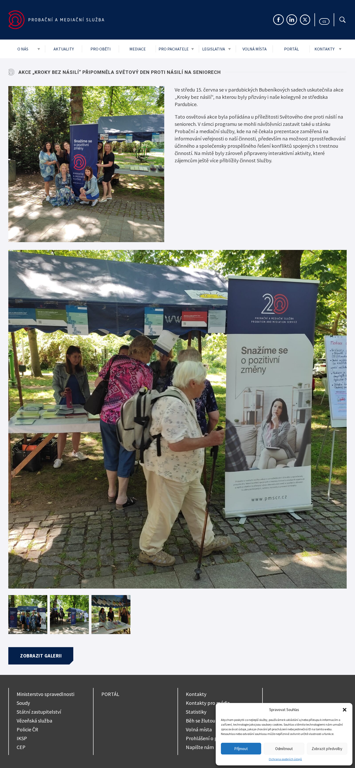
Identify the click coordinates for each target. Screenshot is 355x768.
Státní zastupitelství (39, 711)
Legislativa (213, 48)
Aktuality (64, 48)
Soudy (23, 703)
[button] (344, 709)
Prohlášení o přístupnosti (213, 738)
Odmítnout (284, 748)
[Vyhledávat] (342, 20)
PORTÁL (110, 694)
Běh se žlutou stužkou (209, 720)
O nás (22, 48)
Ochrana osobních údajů (285, 759)
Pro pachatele (174, 48)
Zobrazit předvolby (327, 748)
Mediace (137, 48)
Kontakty (324, 48)
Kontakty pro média (208, 703)
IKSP (22, 738)
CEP (21, 747)
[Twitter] (305, 19)
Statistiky (196, 711)
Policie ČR (27, 729)
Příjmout (241, 748)
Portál (291, 48)
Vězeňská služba (34, 720)
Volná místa (254, 48)
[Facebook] (278, 19)
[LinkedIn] (291, 19)
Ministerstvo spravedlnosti (45, 694)
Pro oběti (100, 48)
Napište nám (200, 747)
